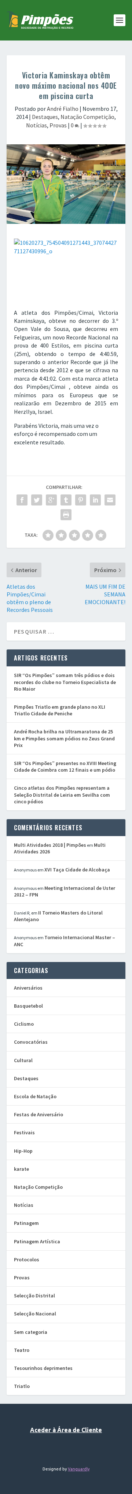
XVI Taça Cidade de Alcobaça (77, 869)
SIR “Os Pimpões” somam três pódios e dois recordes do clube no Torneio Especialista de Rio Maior (65, 682)
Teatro (21, 1350)
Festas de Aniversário (38, 1114)
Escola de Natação (35, 1096)
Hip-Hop (23, 1151)
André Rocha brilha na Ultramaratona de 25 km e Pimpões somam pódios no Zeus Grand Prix (64, 738)
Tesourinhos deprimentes (43, 1368)
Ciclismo (24, 1024)
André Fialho (62, 108)
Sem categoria (30, 1332)
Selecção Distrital (34, 1295)
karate (21, 1169)
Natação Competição (87, 116)
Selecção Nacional (35, 1313)
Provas (58, 125)
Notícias (36, 125)
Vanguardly (78, 1469)
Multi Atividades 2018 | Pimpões (50, 845)
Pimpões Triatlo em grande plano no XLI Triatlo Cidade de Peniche (59, 710)
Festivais (24, 1132)
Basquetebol (28, 1006)
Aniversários (28, 987)
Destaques (45, 116)
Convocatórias (31, 1042)
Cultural (23, 1060)
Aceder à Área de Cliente (66, 1430)
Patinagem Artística (37, 1241)
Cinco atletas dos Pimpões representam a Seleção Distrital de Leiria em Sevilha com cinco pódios (62, 794)
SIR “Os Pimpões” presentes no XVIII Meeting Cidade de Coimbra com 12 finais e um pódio (65, 766)
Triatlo (22, 1386)
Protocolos (26, 1259)
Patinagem (26, 1223)
